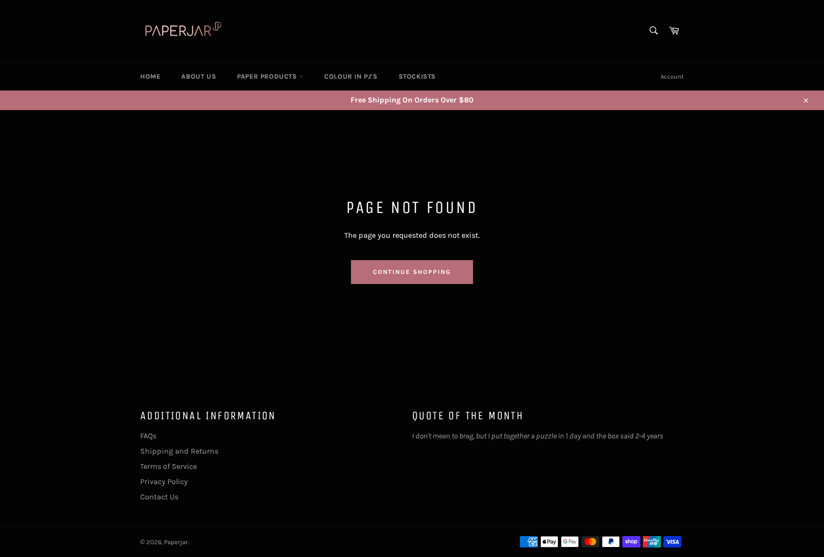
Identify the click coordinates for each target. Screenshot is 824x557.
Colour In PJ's (350, 76)
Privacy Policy (164, 481)
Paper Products (268, 76)
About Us (198, 76)
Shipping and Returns (179, 451)
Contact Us (159, 496)
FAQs (148, 435)
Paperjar (176, 542)
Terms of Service (168, 466)
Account (672, 76)
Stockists (417, 76)
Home (150, 76)
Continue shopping (412, 271)
